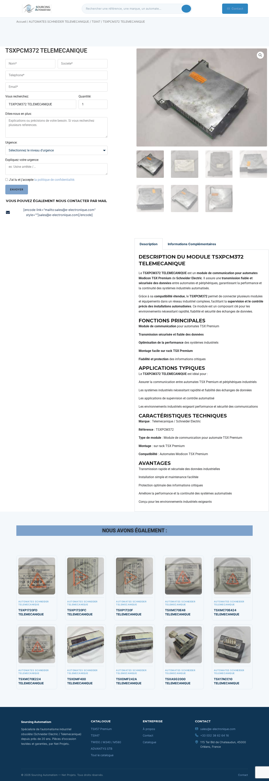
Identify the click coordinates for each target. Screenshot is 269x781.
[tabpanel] (201, 380)
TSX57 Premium (101, 729)
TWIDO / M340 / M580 (106, 742)
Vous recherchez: (17, 96)
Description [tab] (149, 244)
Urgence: (11, 142)
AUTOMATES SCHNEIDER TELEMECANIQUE (59, 21)
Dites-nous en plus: (18, 114)
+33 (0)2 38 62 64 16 (214, 735)
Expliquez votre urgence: (22, 160)
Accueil (21, 21)
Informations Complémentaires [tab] (192, 244)
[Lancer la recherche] (186, 9)
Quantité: (85, 96)
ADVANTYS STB (101, 748)
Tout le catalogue (102, 755)
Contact (237, 8)
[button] (260, 55)
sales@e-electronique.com (218, 729)
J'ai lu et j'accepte (42, 180)
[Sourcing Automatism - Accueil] (36, 8)
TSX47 (96, 21)
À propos (149, 729)
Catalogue (149, 742)
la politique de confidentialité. (54, 180)
